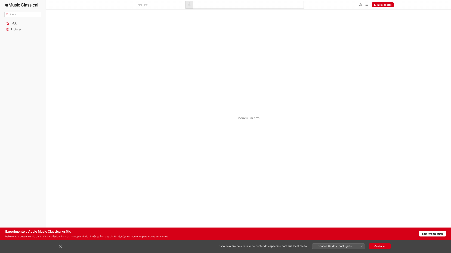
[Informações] (360, 4)
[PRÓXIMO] (146, 5)
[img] (21, 5)
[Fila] (366, 4)
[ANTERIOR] (140, 5)
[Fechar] (60, 246)
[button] (23, 23)
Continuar (379, 246)
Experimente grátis (432, 233)
